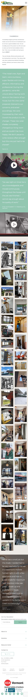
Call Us (8, 654)
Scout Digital (15, 677)
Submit (20, 622)
